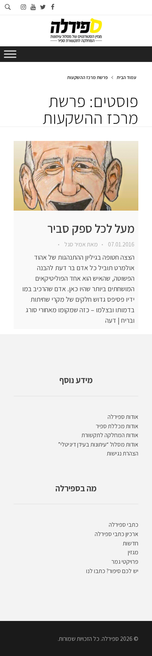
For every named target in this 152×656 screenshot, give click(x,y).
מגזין (133, 552)
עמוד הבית (126, 77)
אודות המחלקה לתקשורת (109, 435)
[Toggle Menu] (10, 54)
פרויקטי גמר (124, 562)
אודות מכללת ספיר (117, 426)
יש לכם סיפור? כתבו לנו (112, 571)
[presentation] (76, 176)
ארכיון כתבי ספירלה (116, 534)
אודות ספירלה (123, 417)
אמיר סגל (74, 244)
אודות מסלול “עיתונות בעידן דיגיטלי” (98, 444)
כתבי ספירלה (123, 525)
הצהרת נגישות (122, 453)
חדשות (130, 543)
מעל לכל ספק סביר (90, 228)
